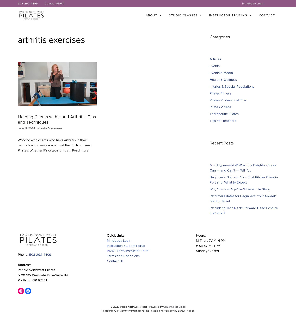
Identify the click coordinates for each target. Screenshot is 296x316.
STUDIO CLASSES (183, 15)
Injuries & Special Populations (232, 86)
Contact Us (115, 260)
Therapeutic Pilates (224, 113)
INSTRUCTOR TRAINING (228, 15)
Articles (215, 58)
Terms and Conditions (123, 255)
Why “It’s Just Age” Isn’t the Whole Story (240, 189)
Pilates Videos (220, 106)
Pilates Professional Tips (228, 100)
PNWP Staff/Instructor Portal (128, 250)
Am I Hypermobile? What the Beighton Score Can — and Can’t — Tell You (243, 168)
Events (215, 65)
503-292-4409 (28, 3)
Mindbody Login (253, 3)
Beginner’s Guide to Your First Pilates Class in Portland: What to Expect (244, 180)
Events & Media (221, 72)
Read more (80, 150)
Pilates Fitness (220, 93)
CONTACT (267, 15)
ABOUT (151, 15)
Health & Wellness (223, 79)
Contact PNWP (54, 3)
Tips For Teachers (223, 120)
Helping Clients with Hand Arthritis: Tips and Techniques (57, 119)
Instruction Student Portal (126, 245)
